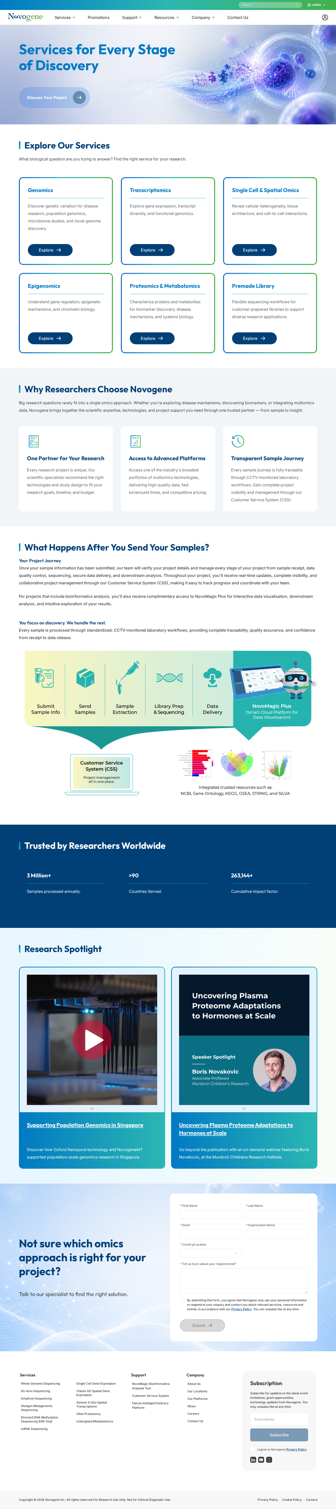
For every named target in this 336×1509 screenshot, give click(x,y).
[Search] (297, 5)
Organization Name (260, 1225)
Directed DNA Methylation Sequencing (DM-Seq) (39, 1419)
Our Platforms (197, 1399)
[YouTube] (261, 1460)
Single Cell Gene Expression (96, 1383)
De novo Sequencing (35, 1391)
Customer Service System (150, 1396)
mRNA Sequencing (34, 1429)
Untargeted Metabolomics (94, 1421)
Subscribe (279, 1434)
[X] (269, 1460)
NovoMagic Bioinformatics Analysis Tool (151, 1386)
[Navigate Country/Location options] (211, 1253)
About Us (194, 1384)
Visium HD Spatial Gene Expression (93, 1393)
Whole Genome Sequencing (40, 1383)
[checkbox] (182, 1300)
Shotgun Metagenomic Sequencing (37, 1408)
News (191, 1406)
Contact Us (195, 1421)
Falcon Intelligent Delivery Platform (150, 1405)
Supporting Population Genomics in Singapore (85, 1124)
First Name (188, 1205)
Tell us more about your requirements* (208, 1264)
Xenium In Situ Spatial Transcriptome (91, 1404)
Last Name (254, 1205)
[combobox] (209, 1253)
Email (185, 1225)
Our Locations (197, 1391)
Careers (193, 1413)
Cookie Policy (292, 1500)
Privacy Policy (241, 1309)
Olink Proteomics (88, 1414)
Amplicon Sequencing (36, 1398)
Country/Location (193, 1244)
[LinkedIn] (253, 1460)
